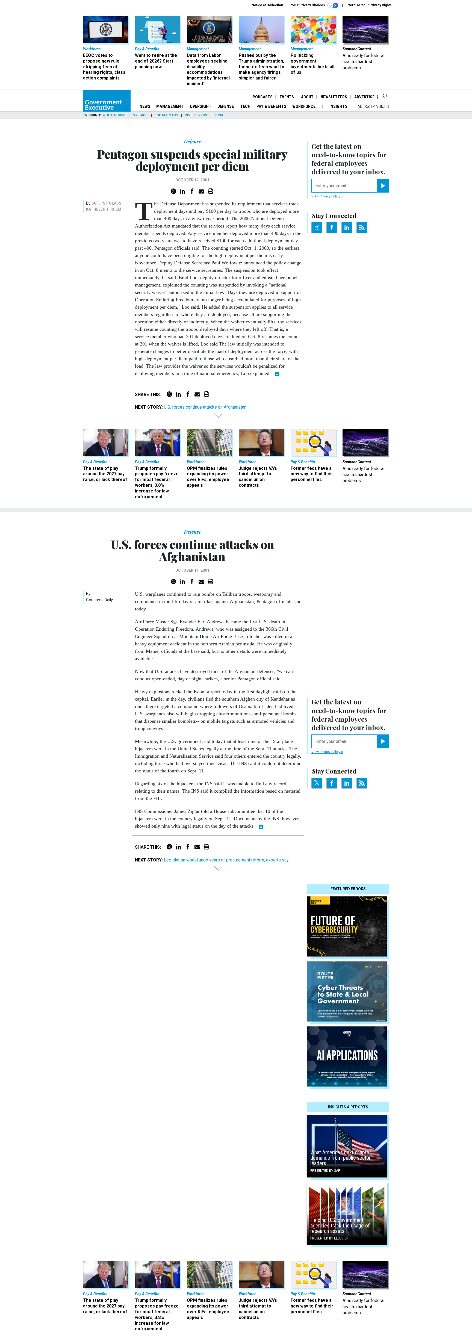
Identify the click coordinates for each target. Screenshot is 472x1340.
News (145, 106)
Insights (338, 106)
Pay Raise (139, 115)
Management (170, 106)
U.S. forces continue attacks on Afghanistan (205, 407)
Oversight (200, 106)
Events (287, 97)
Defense (225, 106)
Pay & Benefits (271, 106)
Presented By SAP (325, 1171)
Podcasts (263, 97)
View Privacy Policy (326, 196)
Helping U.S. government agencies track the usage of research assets (340, 1225)
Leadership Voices (371, 106)
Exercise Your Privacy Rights (369, 5)
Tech (245, 106)
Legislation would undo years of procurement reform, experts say (226, 860)
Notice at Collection (267, 5)
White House (113, 115)
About (307, 97)
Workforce (304, 106)
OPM (219, 115)
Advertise (364, 97)
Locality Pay (166, 115)
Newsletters (334, 97)
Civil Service (197, 115)
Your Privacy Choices (308, 5)
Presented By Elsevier (329, 1238)
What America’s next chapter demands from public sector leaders (340, 1158)
